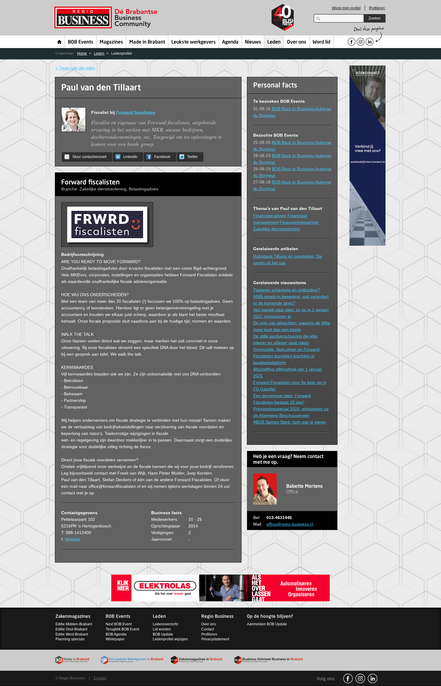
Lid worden (162, 629)
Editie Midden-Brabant (74, 624)
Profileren (377, 8)
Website (72, 539)
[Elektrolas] (220, 587)
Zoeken (374, 18)
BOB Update (163, 634)
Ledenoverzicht (165, 624)
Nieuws (253, 42)
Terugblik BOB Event (122, 629)
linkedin (372, 678)
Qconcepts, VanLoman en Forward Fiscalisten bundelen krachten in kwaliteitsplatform (286, 356)
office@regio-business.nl (289, 524)
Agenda (230, 42)
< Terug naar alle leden (75, 68)
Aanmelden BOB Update (267, 624)
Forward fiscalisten (135, 112)
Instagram (360, 678)
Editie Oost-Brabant (71, 629)
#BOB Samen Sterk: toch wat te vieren (289, 422)
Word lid (321, 42)
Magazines (111, 42)
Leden (273, 42)
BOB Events (80, 42)
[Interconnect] (368, 155)
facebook (348, 678)
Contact (207, 629)
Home (59, 41)
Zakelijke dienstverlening (276, 228)
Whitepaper (115, 639)
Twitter (192, 157)
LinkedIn (130, 157)
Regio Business (107, 17)
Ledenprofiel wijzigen (170, 639)
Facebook (162, 157)
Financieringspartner (299, 222)
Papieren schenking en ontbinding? (286, 289)
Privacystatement (215, 639)
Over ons (296, 42)
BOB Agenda (116, 634)
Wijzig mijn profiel (346, 8)
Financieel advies (269, 215)
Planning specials (70, 639)
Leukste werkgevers (193, 42)
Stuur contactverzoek (89, 157)
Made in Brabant (147, 42)
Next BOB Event (119, 624)
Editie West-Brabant (72, 634)
